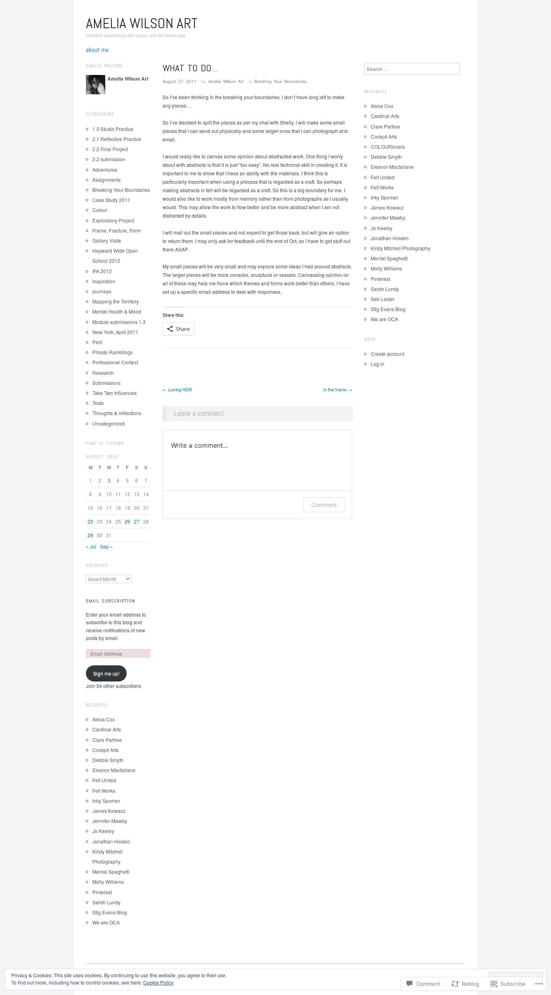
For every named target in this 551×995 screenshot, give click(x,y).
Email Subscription (110, 601)
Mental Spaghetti (110, 871)
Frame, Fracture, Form (116, 230)
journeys (101, 291)
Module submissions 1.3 (119, 321)
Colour (99, 209)
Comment (324, 504)
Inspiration (103, 281)
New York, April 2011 (115, 331)
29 (90, 535)
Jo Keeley (103, 830)
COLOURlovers (388, 146)
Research (103, 372)
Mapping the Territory (115, 301)
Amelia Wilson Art (142, 23)
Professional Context (115, 362)
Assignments (106, 179)
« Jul (91, 546)
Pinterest (102, 892)
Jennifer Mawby (109, 820)
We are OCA (106, 922)
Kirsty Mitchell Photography (400, 248)
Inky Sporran (106, 800)
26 (127, 521)
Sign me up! (106, 673)
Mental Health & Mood (116, 311)
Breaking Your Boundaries (280, 81)
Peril (97, 342)
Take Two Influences (114, 392)
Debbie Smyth (107, 759)
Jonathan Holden (111, 841)
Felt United (104, 780)
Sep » (106, 546)
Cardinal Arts (106, 729)
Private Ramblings (112, 352)
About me (97, 50)
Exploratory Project (113, 220)
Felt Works (103, 790)
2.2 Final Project (110, 148)
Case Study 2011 (111, 199)
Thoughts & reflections (116, 412)
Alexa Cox (103, 719)
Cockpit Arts (105, 749)
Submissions (106, 382)
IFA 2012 (102, 271)
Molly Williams (108, 881)
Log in (377, 363)
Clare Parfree (107, 739)
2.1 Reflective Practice (116, 138)
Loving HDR (177, 389)
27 (137, 521)
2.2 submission (108, 159)
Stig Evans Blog (109, 912)
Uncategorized (108, 423)
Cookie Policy (158, 982)
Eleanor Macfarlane (114, 770)
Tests (98, 402)
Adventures (104, 169)
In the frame (337, 389)
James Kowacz (108, 810)
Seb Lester (382, 298)
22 (90, 521)
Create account (387, 353)
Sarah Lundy (106, 902)
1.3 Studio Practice (113, 128)
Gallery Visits (106, 240)
